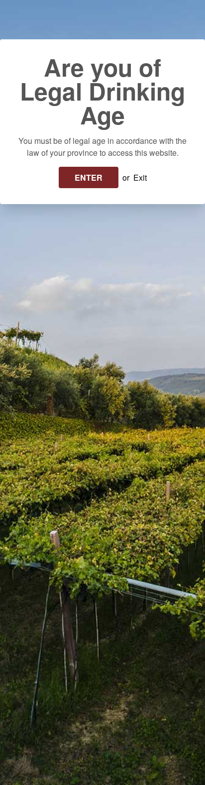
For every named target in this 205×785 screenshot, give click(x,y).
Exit (140, 177)
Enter (88, 177)
